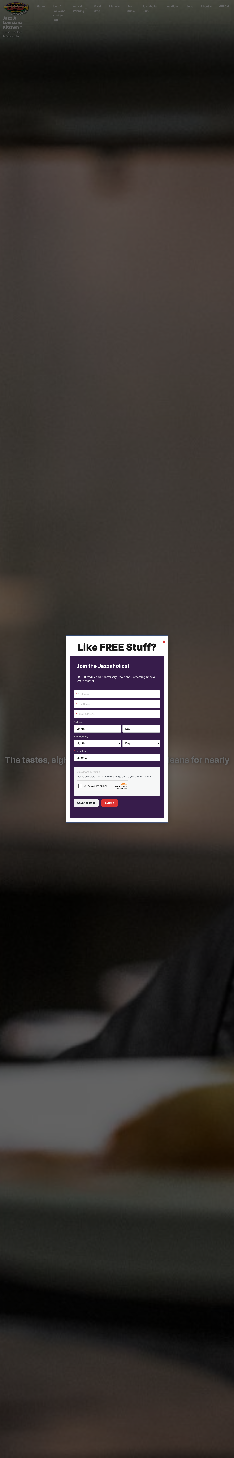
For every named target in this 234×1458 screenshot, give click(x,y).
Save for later (86, 802)
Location (80, 751)
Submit (109, 802)
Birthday (79, 722)
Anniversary (81, 736)
